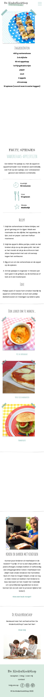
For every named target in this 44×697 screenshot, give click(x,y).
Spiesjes (27, 150)
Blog (22, 676)
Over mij (22, 630)
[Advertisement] (22, 120)
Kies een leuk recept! (22, 596)
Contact (21, 679)
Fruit (13, 150)
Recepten (14, 676)
